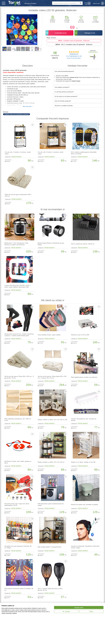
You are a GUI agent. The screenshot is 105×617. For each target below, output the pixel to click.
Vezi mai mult (27, 106)
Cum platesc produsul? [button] (62, 87)
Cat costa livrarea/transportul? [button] (64, 71)
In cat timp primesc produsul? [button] (64, 92)
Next (45, 30)
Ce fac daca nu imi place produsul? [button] (66, 96)
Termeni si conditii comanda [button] (64, 105)
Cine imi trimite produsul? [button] (63, 101)
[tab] (77, 71)
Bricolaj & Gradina (30, 3)
